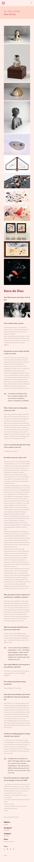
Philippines (10, 11)
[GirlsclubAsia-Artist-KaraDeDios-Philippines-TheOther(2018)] (17, 63)
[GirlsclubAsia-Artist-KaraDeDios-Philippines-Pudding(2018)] (17, 91)
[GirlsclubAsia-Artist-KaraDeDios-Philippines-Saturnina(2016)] (17, 249)
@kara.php (6, 830)
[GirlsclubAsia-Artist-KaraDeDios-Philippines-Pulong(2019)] (17, 181)
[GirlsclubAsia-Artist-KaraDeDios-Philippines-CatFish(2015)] (17, 272)
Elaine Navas (12, 721)
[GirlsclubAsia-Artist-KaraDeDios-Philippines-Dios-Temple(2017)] (17, 164)
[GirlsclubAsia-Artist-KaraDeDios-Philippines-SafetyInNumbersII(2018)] (17, 196)
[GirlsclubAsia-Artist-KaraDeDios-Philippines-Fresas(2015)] (17, 213)
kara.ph (6, 824)
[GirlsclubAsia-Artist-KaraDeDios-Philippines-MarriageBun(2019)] (17, 117)
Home (5, 11)
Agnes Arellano (23, 705)
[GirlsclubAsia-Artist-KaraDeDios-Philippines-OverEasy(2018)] (17, 144)
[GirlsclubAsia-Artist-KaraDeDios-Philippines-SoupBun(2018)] (17, 34)
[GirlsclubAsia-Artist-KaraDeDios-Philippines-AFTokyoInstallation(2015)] (17, 231)
